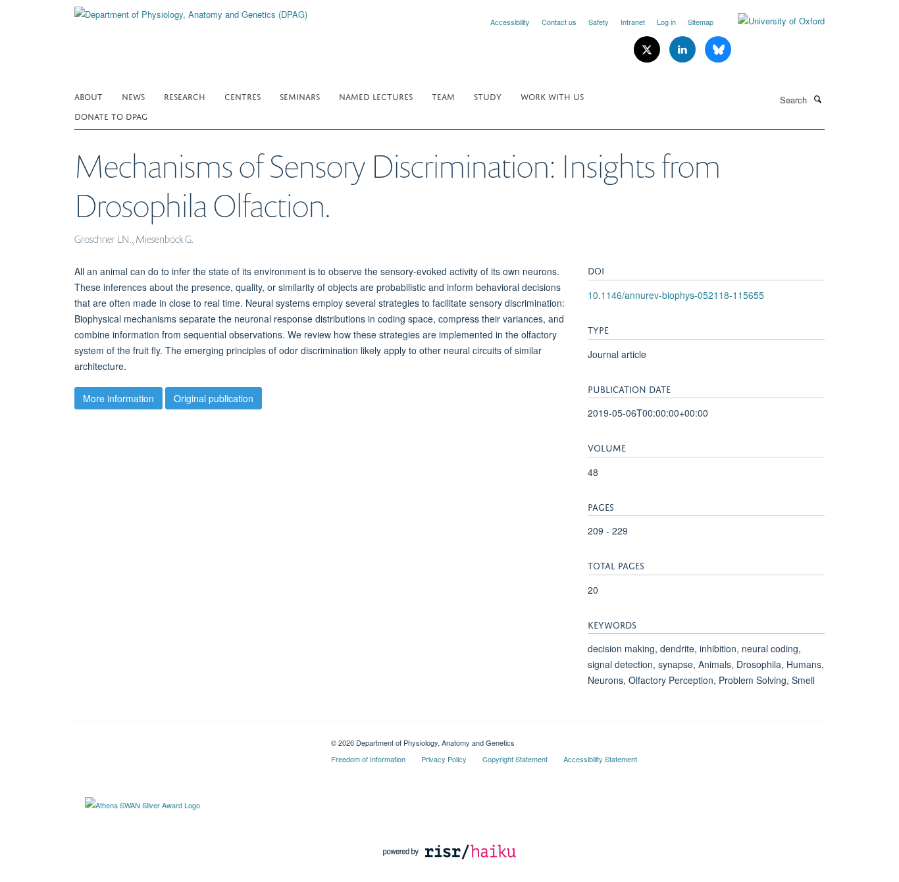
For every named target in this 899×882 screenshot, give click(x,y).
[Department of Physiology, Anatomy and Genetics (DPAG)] (190, 9)
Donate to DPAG (110, 115)
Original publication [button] (213, 398)
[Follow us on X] (648, 49)
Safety (598, 21)
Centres (242, 96)
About (88, 96)
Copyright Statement (515, 759)
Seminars (300, 96)
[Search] (817, 98)
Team (443, 96)
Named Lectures (376, 96)
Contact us (559, 21)
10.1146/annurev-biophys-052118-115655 (676, 294)
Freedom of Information (368, 759)
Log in (666, 21)
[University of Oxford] (771, 21)
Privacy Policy (444, 759)
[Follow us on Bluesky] (718, 49)
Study (487, 96)
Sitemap (700, 21)
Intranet (633, 21)
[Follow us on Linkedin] (683, 49)
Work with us (552, 96)
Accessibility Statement (600, 759)
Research (184, 96)
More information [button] (118, 398)
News (133, 96)
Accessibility (510, 21)
